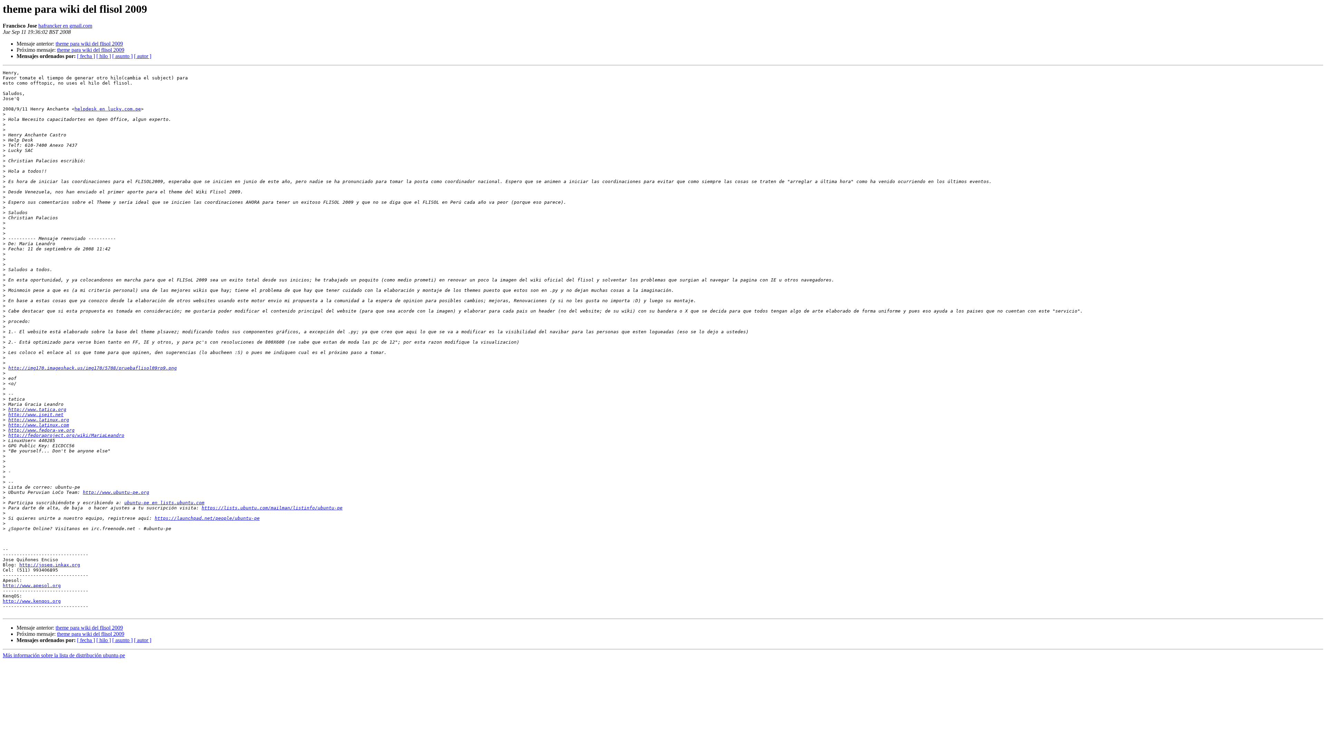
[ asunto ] (122, 56)
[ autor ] (142, 56)
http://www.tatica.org (37, 409)
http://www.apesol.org (32, 585)
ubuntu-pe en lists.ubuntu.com (164, 502)
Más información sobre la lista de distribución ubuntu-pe (64, 655)
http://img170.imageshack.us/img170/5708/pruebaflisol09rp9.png (92, 368)
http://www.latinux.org (38, 419)
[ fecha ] (86, 56)
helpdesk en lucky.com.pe (108, 109)
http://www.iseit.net (36, 414)
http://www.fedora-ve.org (41, 430)
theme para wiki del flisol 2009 (89, 44)
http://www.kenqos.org (32, 601)
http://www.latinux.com (38, 425)
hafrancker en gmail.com (65, 26)
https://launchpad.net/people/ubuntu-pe (207, 518)
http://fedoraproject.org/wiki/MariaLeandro (66, 435)
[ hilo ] (103, 56)
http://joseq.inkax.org (49, 564)
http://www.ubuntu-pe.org (116, 492)
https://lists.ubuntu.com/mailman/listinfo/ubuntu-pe (272, 507)
